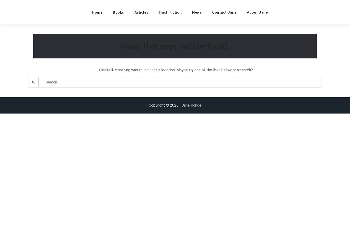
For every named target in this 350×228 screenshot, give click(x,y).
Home (97, 12)
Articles (141, 12)
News (197, 12)
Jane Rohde (191, 105)
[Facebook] (278, 12)
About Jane (257, 12)
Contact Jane (224, 12)
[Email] (288, 12)
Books (118, 12)
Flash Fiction (170, 12)
